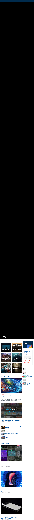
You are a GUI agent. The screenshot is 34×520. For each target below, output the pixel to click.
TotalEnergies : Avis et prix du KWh (29, 379)
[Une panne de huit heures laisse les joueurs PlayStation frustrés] (6, 347)
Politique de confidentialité (28, 360)
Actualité (2, 394)
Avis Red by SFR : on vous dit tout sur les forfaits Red (29, 369)
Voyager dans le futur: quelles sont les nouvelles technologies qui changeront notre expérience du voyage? (28, 384)
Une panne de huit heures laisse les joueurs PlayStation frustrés (13, 328)
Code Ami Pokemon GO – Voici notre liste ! (29, 376)
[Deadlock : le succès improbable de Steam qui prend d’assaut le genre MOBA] (6, 357)
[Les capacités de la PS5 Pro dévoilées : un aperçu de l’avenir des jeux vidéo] (17, 368)
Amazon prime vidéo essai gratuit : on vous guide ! (10, 420)
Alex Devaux (8, 466)
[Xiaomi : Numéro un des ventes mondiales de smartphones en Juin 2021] (11, 506)
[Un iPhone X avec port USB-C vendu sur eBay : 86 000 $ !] (11, 479)
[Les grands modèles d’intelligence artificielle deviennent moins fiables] (17, 357)
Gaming (2, 326)
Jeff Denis (8, 421)
